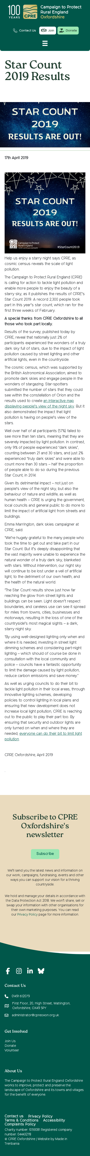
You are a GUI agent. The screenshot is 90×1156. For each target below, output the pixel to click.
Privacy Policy (27, 914)
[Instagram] (19, 971)
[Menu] (45, 43)
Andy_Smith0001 (44, 90)
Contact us (14, 1116)
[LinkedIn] (30, 971)
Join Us (10, 1041)
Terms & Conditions (22, 1120)
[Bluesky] (41, 971)
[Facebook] (8, 971)
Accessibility (54, 1120)
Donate (10, 1045)
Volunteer (12, 1050)
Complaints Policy (20, 1124)
